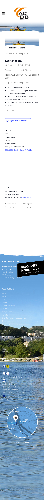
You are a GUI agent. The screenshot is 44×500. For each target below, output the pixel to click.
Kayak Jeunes (6, 321)
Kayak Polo (5, 327)
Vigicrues (5, 352)
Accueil (4, 293)
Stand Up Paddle (7, 339)
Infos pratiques (7, 311)
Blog (3, 299)
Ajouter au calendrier (18, 120)
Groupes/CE (6, 308)
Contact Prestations (8, 305)
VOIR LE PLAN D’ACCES (22, 442)
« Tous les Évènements (15, 47)
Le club (4, 333)
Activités (4, 296)
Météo (4, 349)
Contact (4, 302)
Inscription (5, 315)
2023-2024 (9, 150)
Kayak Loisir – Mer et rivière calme (13, 324)
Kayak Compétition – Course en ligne (14, 318)
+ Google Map (26, 197)
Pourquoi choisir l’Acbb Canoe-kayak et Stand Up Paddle (20, 336)
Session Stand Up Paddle (23, 150)
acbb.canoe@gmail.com (14, 278)
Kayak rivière (6, 330)
